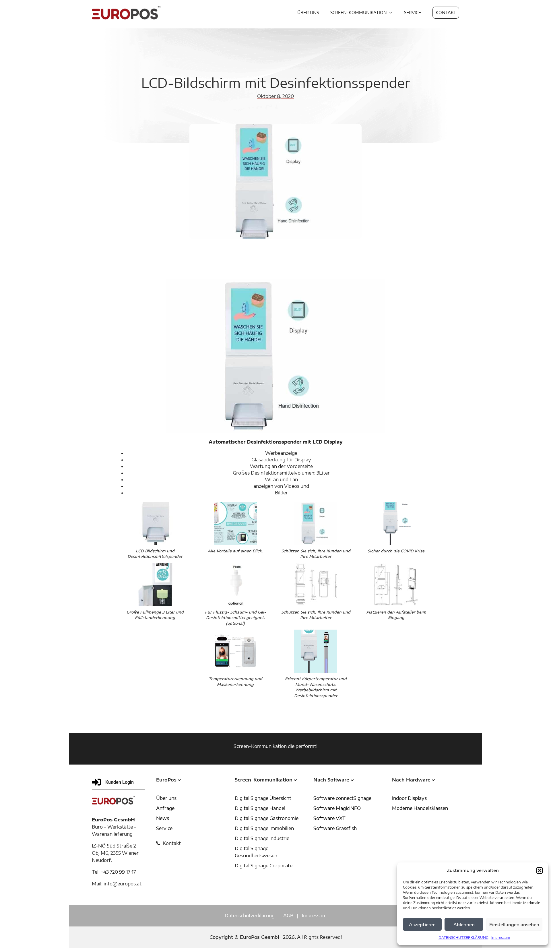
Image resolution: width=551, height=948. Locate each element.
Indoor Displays (409, 798)
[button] (539, 870)
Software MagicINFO (337, 808)
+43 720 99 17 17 (118, 872)
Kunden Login (119, 782)
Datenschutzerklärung (250, 915)
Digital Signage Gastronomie (266, 818)
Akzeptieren (422, 924)
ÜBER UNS (308, 12)
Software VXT (329, 818)
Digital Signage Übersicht (263, 798)
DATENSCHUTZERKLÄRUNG (463, 937)
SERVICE (412, 12)
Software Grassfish (335, 828)
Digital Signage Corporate (263, 865)
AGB (288, 915)
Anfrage (165, 808)
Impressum (500, 937)
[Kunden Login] (96, 782)
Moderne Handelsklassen (420, 808)
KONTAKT (446, 12)
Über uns (166, 798)
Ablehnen (464, 924)
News (162, 818)
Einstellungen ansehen (514, 924)
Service (164, 828)
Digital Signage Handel (260, 808)
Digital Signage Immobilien (264, 828)
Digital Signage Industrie (262, 838)
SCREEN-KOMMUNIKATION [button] (358, 12)
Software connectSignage (342, 798)
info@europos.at (122, 884)
